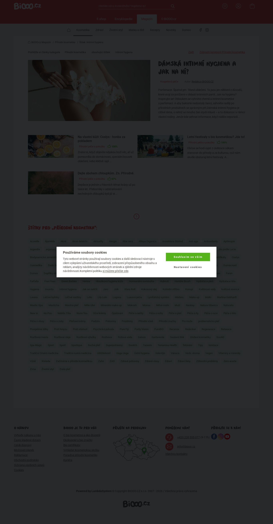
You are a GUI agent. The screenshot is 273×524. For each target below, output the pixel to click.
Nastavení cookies (188, 266)
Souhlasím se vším (188, 256)
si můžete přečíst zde (115, 271)
